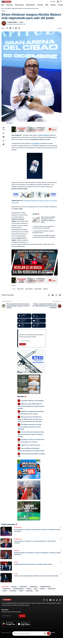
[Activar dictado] (44, 633)
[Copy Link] (13, 28)
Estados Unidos (51, 588)
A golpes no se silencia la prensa (30, 445)
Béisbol (21, 590)
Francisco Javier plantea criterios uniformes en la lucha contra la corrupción (36, 576)
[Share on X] (7, 28)
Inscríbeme (22, 344)
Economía (42, 588)
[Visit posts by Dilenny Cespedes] (4, 23)
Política (3, 10)
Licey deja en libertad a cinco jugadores (32, 400)
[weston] (28, 384)
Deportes (29, 588)
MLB (37, 590)
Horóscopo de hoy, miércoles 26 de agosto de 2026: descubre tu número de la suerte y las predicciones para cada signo (30, 419)
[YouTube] (50, 600)
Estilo (35, 588)
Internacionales (18, 527)
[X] (39, 316)
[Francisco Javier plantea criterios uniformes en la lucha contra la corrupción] (6, 577)
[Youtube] (39, 320)
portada (4, 590)
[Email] (10, 28)
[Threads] (39, 325)
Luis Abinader (13, 590)
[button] (51, 1)
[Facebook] (24, 316)
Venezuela (45, 288)
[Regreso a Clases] (28, 469)
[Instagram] (24, 320)
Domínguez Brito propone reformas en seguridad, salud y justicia (33, 564)
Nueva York (16, 550)
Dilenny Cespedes (12, 22)
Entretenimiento (6, 588)
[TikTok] (57, 600)
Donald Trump (20, 288)
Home (3, 8)
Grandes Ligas (29, 590)
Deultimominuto (33, 586)
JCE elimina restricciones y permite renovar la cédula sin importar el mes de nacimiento (29, 427)
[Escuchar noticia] (19, 28)
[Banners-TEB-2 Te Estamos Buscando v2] (35, 129)
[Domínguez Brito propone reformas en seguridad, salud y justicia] (6, 566)
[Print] (16, 28)
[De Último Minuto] (6, 2)
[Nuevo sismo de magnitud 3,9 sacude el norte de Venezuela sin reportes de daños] (36, 220)
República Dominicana (45, 586)
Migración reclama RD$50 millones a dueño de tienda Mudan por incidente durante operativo (31, 406)
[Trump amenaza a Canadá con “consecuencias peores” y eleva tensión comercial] (6, 543)
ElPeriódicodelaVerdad (18, 588)
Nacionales (14, 586)
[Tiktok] (24, 325)
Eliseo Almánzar (29, 288)
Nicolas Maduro (37, 288)
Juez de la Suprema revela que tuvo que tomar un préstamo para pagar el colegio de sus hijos (31, 434)
